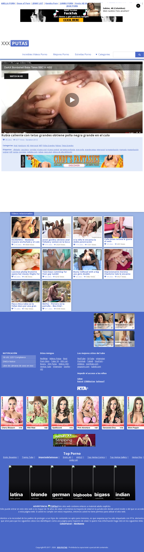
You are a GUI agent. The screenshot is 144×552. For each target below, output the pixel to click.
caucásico (25, 149)
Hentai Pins (137, 457)
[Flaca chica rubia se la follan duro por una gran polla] (26, 301)
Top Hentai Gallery (118, 457)
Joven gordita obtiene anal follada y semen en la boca (56, 241)
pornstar (22, 152)
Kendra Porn (51, 3)
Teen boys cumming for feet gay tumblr (54, 273)
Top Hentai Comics (96, 457)
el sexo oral (42, 149)
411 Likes (48, 309)
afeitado (16, 149)
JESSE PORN (72, 6)
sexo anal (48, 152)
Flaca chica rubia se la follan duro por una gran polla (24, 305)
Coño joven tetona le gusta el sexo (118, 240)
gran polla (80, 149)
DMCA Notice (9, 361)
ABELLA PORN (8, 3)
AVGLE (79, 457)
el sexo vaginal (53, 149)
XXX (14, 43)
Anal (15, 145)
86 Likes (17, 277)
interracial (101, 149)
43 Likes (110, 244)
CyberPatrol (66, 523)
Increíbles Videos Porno (34, 54)
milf (10, 152)
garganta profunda (67, 149)
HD (28, 145)
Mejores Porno (61, 54)
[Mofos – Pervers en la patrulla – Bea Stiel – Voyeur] (56, 301)
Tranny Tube (27, 457)
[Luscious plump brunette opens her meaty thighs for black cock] (26, 269)
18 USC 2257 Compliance (14, 357)
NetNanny (79, 523)
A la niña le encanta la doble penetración (84, 241)
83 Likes (48, 277)
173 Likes (79, 244)
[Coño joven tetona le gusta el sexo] (118, 227)
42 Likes (79, 277)
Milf (40, 145)
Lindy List (73, 460)
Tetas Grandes (67, 145)
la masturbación (112, 149)
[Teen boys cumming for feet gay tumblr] (56, 269)
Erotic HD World (83, 3)
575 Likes (48, 244)
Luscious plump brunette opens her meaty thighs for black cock (26, 273)
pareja (15, 152)
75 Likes (17, 309)
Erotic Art (67, 457)
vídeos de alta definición (62, 152)
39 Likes (110, 277)
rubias (40, 152)
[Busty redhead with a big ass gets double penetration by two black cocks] (87, 269)
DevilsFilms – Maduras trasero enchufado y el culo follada (26, 241)
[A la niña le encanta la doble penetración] (87, 237)
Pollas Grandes (49, 145)
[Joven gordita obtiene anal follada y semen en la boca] (56, 237)
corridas (33, 149)
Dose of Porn (23, 3)
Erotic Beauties (10, 457)
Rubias (58, 145)
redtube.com (32, 152)
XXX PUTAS (62, 547)
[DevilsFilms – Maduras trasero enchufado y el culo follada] (26, 237)
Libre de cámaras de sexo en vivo (18, 365)
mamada (123, 149)
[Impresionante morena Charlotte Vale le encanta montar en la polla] (118, 269)
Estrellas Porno (83, 54)
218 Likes (17, 244)
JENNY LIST (37, 3)
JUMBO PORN (66, 3)
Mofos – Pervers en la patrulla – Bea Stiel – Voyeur (53, 305)
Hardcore (22, 145)
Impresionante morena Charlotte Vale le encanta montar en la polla (117, 273)
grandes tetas (90, 149)
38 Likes (8, 140)
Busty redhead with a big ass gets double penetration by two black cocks (86, 273)
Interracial (34, 145)
